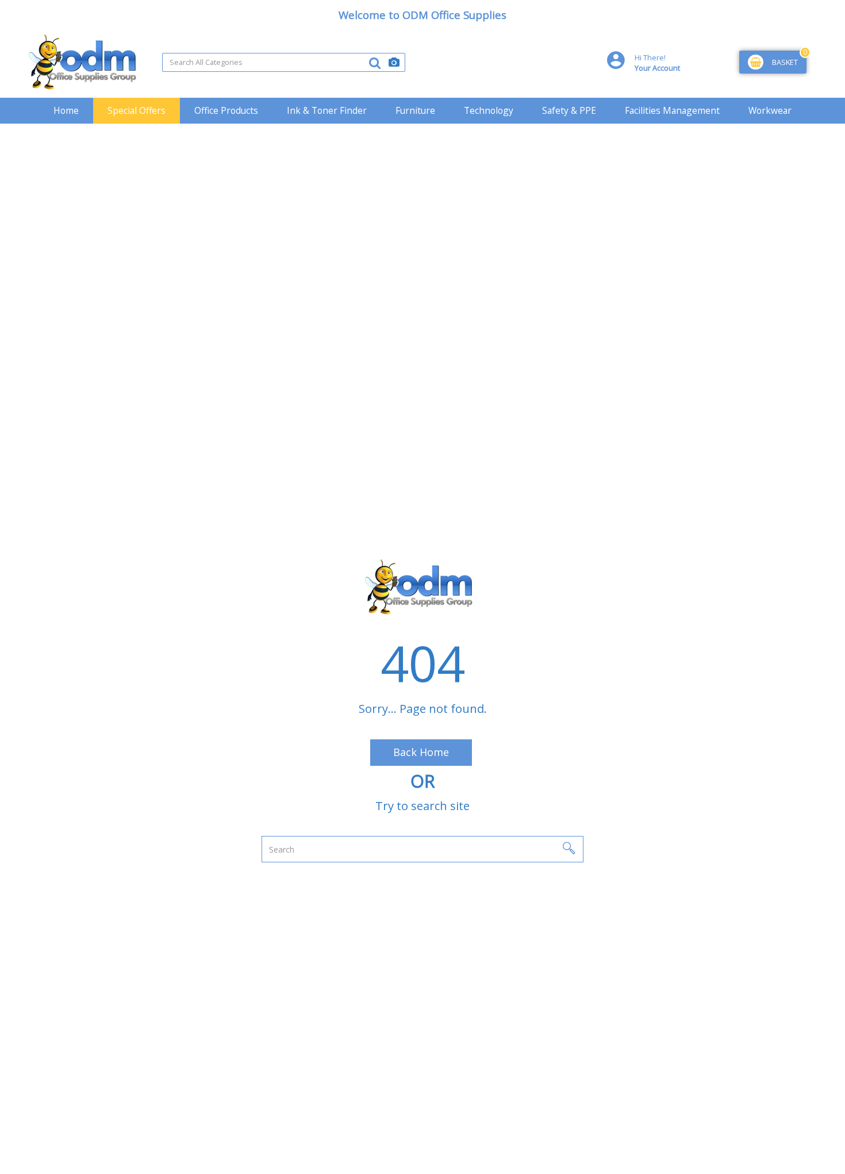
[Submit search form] (375, 62)
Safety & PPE (569, 110)
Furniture (415, 110)
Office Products (226, 110)
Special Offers (136, 110)
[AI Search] (394, 62)
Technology (488, 110)
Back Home (421, 752)
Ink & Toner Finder (327, 110)
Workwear (770, 110)
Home (66, 110)
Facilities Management (672, 110)
